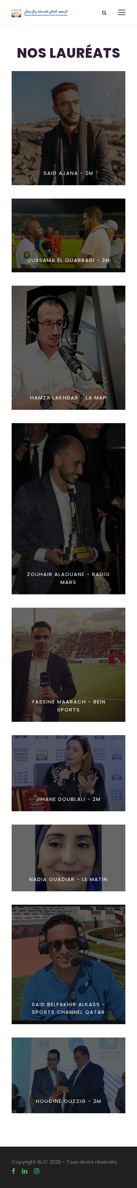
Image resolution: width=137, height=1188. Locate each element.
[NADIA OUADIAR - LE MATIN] (68, 858)
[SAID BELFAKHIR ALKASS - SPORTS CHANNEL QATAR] (68, 964)
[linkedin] (24, 1171)
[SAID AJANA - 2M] (68, 127)
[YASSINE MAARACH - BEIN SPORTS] (68, 664)
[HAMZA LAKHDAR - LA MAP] (68, 347)
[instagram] (36, 1171)
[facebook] (13, 1171)
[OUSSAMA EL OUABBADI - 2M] (68, 235)
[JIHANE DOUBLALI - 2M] (68, 773)
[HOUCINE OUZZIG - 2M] (68, 1075)
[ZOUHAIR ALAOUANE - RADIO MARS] (68, 508)
